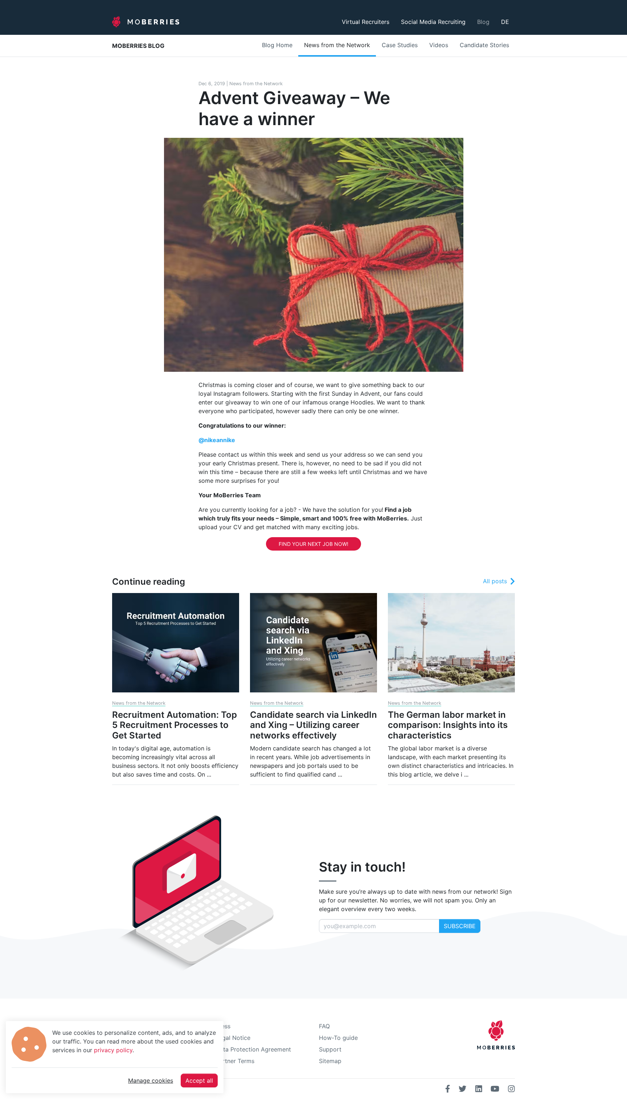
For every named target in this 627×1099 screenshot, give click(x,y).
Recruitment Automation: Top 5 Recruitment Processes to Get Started (174, 725)
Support (330, 1049)
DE (505, 21)
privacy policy (113, 1050)
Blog (483, 21)
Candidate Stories (484, 45)
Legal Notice (233, 1037)
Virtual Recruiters (365, 21)
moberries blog (138, 45)
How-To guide (338, 1037)
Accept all (199, 1080)
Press (223, 1026)
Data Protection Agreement (253, 1049)
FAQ (324, 1026)
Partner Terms (235, 1061)
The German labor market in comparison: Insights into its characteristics (448, 725)
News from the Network (337, 45)
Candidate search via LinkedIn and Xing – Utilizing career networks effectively (313, 725)
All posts (495, 581)
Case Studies (400, 45)
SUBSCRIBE (460, 926)
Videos (438, 45)
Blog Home (277, 45)
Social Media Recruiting (433, 21)
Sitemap (330, 1061)
